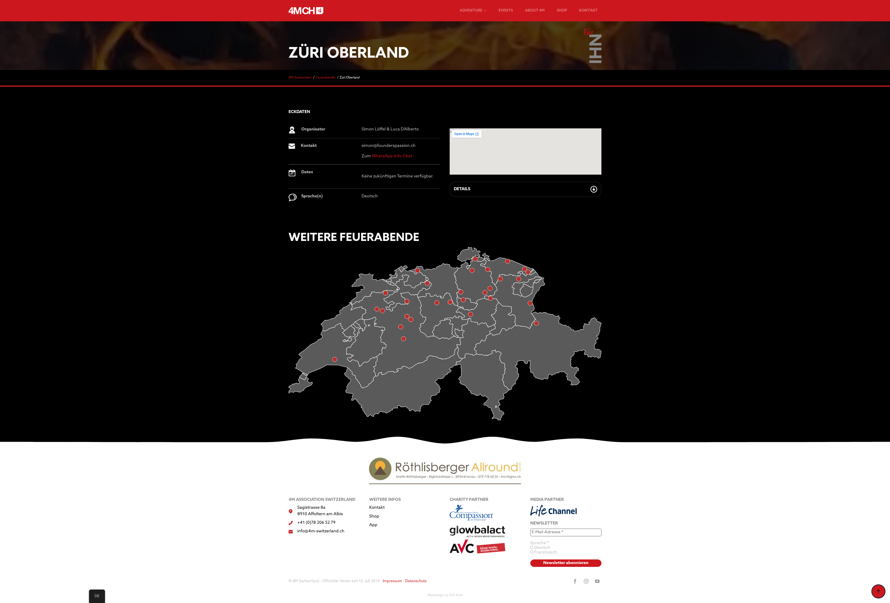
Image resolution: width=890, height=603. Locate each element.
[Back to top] (878, 591)
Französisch (545, 552)
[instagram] (586, 581)
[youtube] (597, 581)
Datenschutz (416, 581)
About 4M (535, 11)
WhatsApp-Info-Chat (392, 156)
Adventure (471, 11)
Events (506, 11)
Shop (562, 11)
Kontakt (588, 11)
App (373, 525)
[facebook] (575, 581)
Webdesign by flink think (445, 595)
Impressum (392, 581)
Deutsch (541, 548)
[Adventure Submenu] (486, 10)
